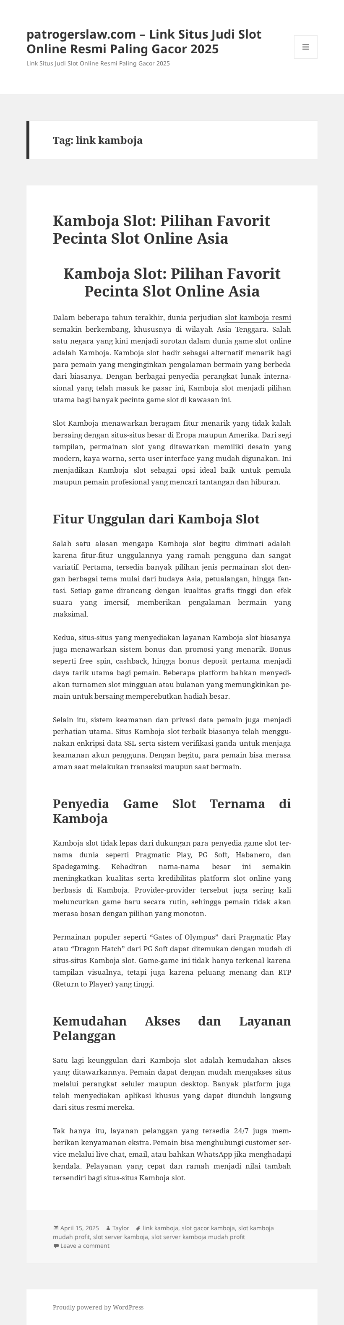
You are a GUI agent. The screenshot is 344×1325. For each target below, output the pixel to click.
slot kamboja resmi (258, 317)
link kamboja (160, 1228)
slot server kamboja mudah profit (198, 1237)
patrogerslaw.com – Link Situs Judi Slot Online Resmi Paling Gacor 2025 (144, 41)
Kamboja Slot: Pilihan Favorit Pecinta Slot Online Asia (161, 229)
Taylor (120, 1228)
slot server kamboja (120, 1237)
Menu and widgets (306, 58)
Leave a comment (84, 1246)
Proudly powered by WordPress (98, 1307)
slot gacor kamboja (208, 1228)
